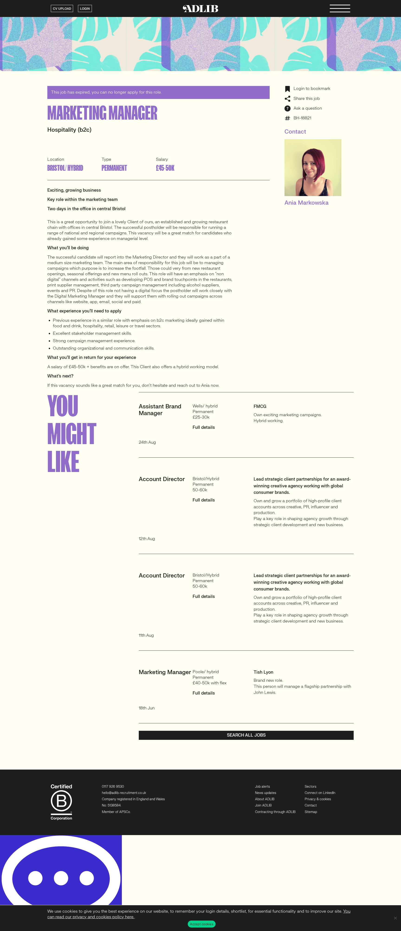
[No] (395, 918)
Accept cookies (201, 924)
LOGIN (85, 9)
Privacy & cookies (318, 799)
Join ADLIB (263, 805)
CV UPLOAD (62, 9)
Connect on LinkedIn (320, 793)
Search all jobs (246, 735)
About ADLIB (264, 799)
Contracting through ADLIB (275, 812)
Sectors (310, 786)
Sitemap (311, 812)
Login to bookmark (311, 88)
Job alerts (262, 786)
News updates (265, 793)
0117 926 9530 (113, 786)
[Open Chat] (61, 883)
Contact (311, 805)
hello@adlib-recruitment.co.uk (124, 793)
